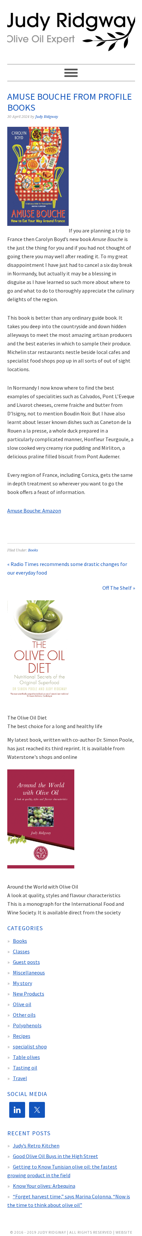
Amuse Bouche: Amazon (34, 510)
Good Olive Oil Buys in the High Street (55, 1156)
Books (33, 550)
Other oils (24, 1014)
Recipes (21, 1036)
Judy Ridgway (71, 32)
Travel (20, 1078)
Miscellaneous (29, 972)
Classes (21, 951)
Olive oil (22, 1004)
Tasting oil (25, 1067)
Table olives (26, 1057)
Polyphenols (27, 1025)
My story (22, 983)
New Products (28, 993)
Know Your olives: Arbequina (44, 1186)
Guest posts (26, 962)
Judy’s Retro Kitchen (36, 1145)
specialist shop (30, 1046)
